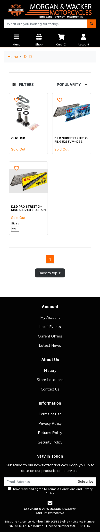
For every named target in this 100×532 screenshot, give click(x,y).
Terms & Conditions (61, 489)
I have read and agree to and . (51, 491)
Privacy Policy (50, 423)
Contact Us (50, 389)
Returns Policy (50, 432)
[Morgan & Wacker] (50, 9)
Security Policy (50, 442)
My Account (50, 317)
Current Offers (50, 336)
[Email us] (50, 503)
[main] (50, 185)
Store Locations (50, 379)
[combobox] (45, 23)
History (50, 370)
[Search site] (91, 23)
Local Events (50, 326)
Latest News (50, 345)
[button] (16, 100)
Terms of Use (50, 414)
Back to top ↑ (50, 273)
